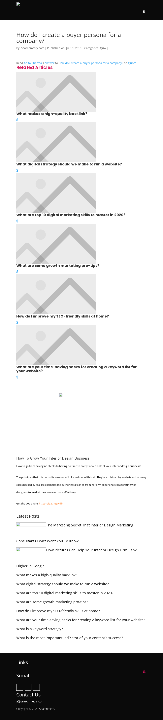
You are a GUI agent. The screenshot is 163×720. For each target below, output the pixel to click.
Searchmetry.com (32, 48)
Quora (132, 63)
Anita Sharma (33, 63)
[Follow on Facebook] (19, 687)
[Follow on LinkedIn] (36, 687)
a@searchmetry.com (30, 701)
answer (49, 63)
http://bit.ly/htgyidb (51, 503)
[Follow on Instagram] (28, 687)
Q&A (103, 48)
